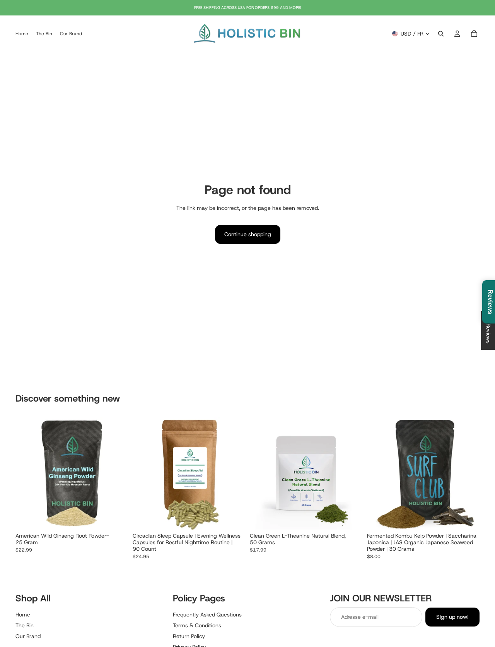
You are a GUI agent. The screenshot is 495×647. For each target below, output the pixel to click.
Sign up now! (452, 617)
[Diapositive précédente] (27, 473)
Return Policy (189, 636)
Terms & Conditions (197, 625)
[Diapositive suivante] (116, 473)
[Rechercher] (440, 33)
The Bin (24, 625)
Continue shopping (247, 234)
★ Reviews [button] (488, 330)
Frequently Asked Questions (207, 614)
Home (22, 614)
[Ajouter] (116, 518)
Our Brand (28, 636)
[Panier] (474, 33)
